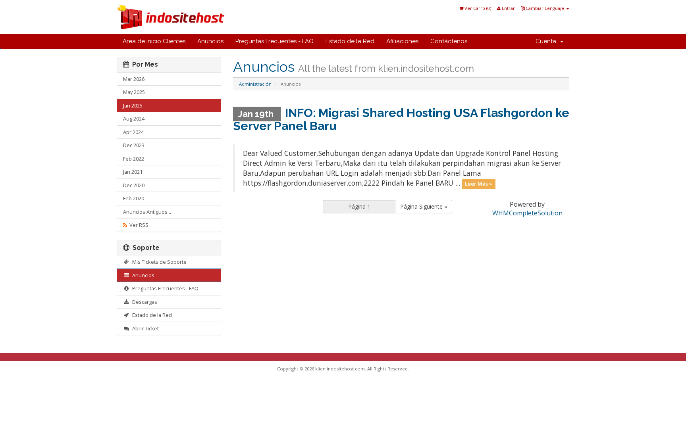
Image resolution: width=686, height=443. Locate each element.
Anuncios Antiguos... (147, 211)
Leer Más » (478, 183)
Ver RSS (137, 224)
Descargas (143, 301)
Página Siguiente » (423, 206)
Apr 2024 (133, 132)
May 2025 (134, 92)
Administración (255, 84)
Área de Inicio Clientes (154, 41)
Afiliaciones (402, 41)
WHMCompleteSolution (527, 213)
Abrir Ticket (144, 328)
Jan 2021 (133, 171)
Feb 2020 (133, 198)
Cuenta (547, 41)
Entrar (508, 8)
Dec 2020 (134, 185)
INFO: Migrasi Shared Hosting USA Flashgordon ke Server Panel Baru (401, 119)
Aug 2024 (134, 118)
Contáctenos (448, 41)
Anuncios (210, 41)
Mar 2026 (134, 78)
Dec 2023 (134, 145)
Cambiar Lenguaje (544, 8)
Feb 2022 (133, 158)
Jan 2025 (133, 105)
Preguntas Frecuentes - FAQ (274, 41)
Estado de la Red (350, 41)
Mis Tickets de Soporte (158, 261)
